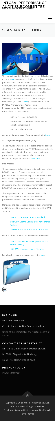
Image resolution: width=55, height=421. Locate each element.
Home (12, 79)
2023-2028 (35, 158)
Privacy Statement (11, 372)
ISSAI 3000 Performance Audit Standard (27, 217)
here (47, 135)
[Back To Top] (27, 395)
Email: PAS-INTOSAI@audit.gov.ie (18, 359)
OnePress (44, 410)
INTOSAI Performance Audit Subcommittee (24, 4)
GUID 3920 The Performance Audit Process (29, 229)
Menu (49, 17)
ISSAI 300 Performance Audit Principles (27, 249)
